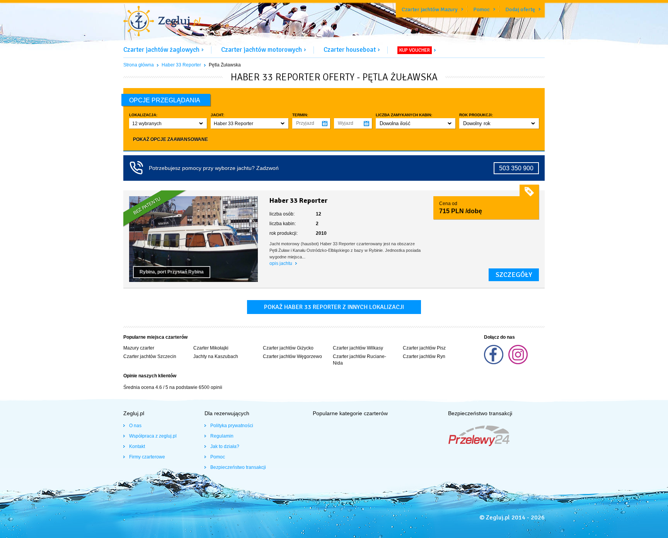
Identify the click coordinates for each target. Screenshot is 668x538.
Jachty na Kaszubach (215, 356)
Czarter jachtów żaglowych (161, 49)
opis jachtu (281, 263)
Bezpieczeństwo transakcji (238, 467)
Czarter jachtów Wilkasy (358, 348)
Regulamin (221, 436)
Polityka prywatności (231, 425)
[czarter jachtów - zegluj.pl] (162, 22)
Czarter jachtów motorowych (261, 49)
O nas (135, 425)
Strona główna (138, 65)
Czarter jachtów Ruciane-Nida (359, 360)
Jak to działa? (224, 446)
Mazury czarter (138, 348)
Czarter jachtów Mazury (430, 9)
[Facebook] (494, 362)
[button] (168, 123)
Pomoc (481, 9)
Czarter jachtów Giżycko (288, 348)
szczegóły (514, 274)
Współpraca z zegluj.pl (153, 436)
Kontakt (137, 446)
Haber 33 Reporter (181, 65)
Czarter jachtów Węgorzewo (292, 356)
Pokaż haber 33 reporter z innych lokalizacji (334, 307)
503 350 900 (516, 168)
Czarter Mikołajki (210, 348)
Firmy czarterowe (147, 457)
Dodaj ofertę (520, 9)
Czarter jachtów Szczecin (149, 356)
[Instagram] (518, 362)
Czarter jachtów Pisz (424, 348)
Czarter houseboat (350, 49)
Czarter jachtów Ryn (424, 356)
